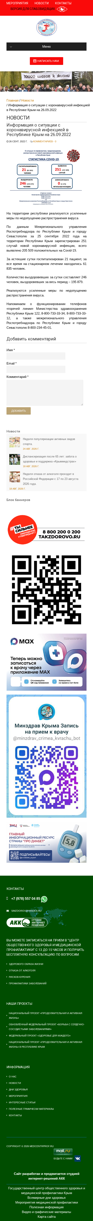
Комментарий (16, 377)
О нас (12, 1076)
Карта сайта (47, 1216)
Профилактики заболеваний (27, 983)
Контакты (63, 3)
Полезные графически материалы (31, 1109)
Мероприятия (17, 3)
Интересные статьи (22, 1102)
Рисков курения (19, 977)
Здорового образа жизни (26, 964)
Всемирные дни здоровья (46, 1197)
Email (10, 363)
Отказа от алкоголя (22, 970)
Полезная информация (46, 1207)
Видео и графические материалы (46, 1212)
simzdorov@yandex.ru (26, 910)
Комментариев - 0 (44, 141)
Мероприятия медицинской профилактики (46, 1202)
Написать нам (48, 61)
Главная (12, 100)
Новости (42, 3)
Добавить (18, 410)
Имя (9, 350)
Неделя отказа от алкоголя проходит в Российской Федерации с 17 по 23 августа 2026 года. (50, 478)
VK (77, 1158)
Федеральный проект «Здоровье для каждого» (40, 1035)
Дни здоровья (18, 1089)
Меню (46, 46)
